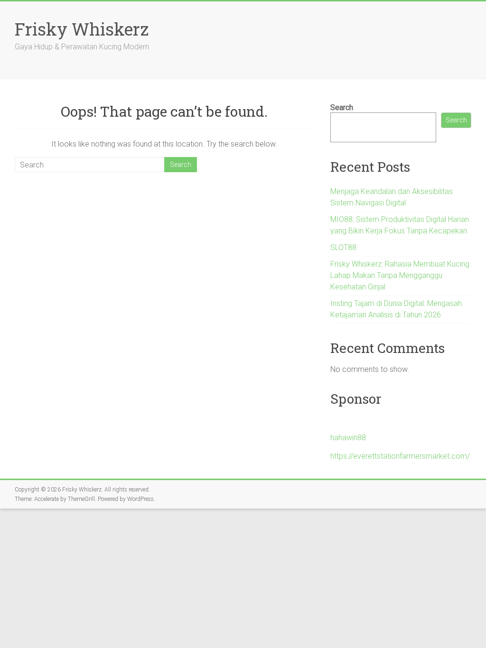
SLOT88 (343, 247)
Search (341, 107)
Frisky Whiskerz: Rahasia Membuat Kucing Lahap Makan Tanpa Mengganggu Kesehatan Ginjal (399, 275)
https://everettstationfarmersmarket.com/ (400, 456)
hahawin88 (348, 437)
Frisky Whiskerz (82, 29)
